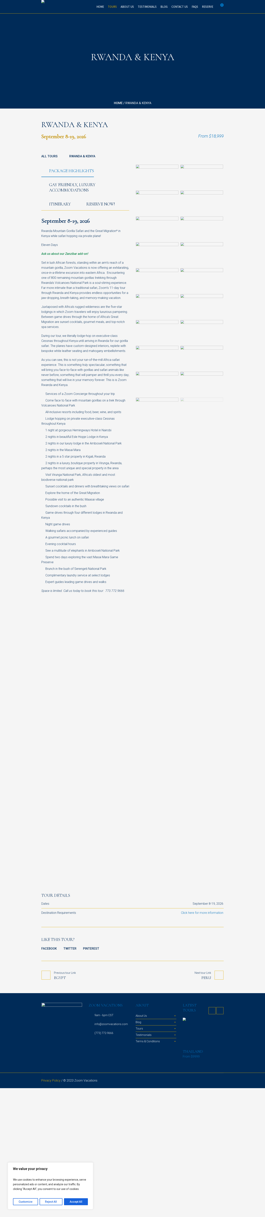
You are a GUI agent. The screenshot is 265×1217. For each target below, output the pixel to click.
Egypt (60, 978)
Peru (206, 978)
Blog (138, 1022)
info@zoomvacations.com (111, 1024)
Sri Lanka (193, 1051)
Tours (139, 1028)
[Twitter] (212, 1081)
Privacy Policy (51, 1080)
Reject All (51, 1201)
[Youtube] (221, 1081)
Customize (25, 1201)
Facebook (49, 948)
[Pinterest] (216, 1081)
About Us (141, 1015)
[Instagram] (202, 1081)
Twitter (69, 948)
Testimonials (144, 1034)
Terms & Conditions (148, 1041)
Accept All (76, 1201)
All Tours (49, 156)
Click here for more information (202, 913)
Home (118, 103)
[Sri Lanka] (203, 1032)
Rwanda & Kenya (82, 156)
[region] (50, 1185)
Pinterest (91, 948)
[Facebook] (207, 1081)
